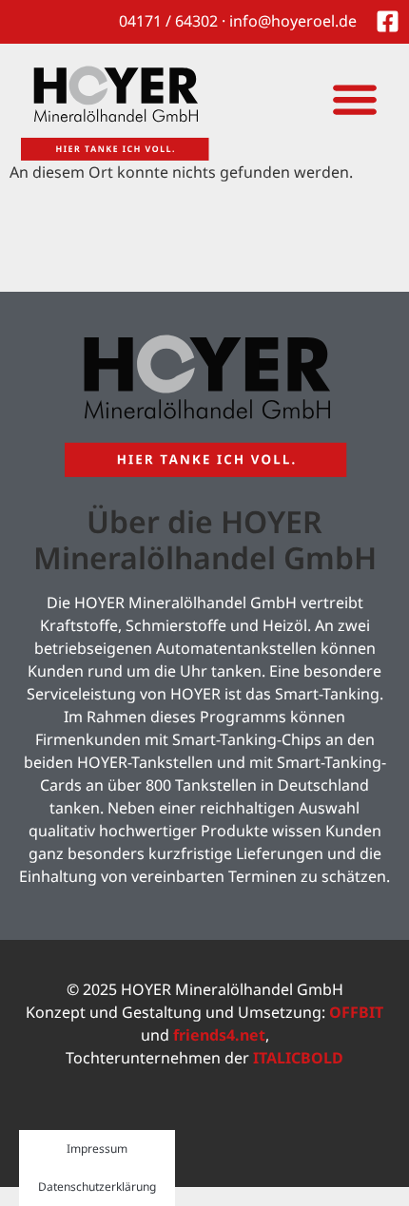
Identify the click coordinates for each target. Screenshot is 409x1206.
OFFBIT (356, 1012)
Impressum (97, 1148)
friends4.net (219, 1034)
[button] (354, 98)
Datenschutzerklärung (97, 1186)
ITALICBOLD (298, 1057)
